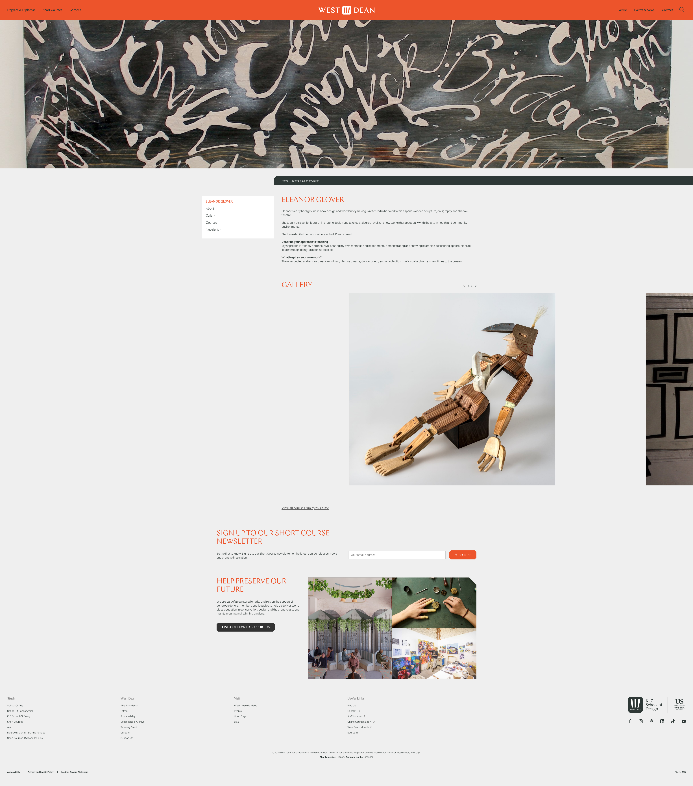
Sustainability (128, 716)
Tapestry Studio (129, 727)
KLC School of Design (19, 716)
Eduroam (352, 732)
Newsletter (213, 230)
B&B (236, 721)
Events (238, 710)
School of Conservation (20, 710)
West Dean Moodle (358, 727)
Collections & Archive (133, 721)
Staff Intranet (354, 716)
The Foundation (129, 705)
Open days (240, 716)
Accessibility (13, 772)
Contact (667, 10)
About (210, 208)
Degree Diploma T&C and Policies (26, 732)
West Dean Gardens (245, 705)
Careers (125, 732)
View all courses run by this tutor (305, 508)
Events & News (644, 10)
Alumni (11, 727)
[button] (464, 285)
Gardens (75, 10)
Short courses (52, 10)
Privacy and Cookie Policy (41, 772)
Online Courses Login (359, 721)
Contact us (353, 710)
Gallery (210, 216)
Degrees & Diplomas (21, 10)
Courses (211, 223)
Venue (622, 10)
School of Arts (15, 705)
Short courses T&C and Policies (25, 738)
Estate (124, 710)
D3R (684, 772)
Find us (351, 705)
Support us (127, 738)
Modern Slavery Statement (74, 772)
